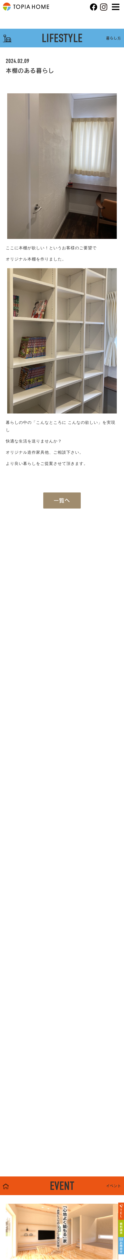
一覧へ (62, 500)
